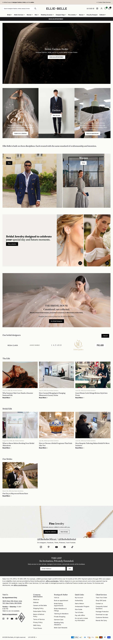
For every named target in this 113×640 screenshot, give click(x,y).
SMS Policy (37, 625)
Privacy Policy (37, 622)
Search (35, 8)
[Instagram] (41, 547)
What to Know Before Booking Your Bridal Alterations (20, 431)
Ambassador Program (82, 606)
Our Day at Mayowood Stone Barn (20, 480)
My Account (79, 597)
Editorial (102, 15)
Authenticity (79, 600)
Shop (9, 163)
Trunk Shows (37, 628)
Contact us (99, 603)
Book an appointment (92, 133)
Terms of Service (39, 619)
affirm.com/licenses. (20, 585)
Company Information (37, 596)
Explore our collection (20, 133)
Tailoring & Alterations (61, 614)
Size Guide (78, 609)
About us (36, 599)
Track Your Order (101, 597)
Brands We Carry (101, 620)
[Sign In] (101, 8)
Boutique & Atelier (61, 595)
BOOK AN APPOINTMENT (56, 57)
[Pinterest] (48, 547)
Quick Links (79, 595)
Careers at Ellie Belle (40, 605)
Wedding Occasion (46, 15)
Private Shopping (59, 616)
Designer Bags (60, 15)
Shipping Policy (38, 608)
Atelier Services (18, 15)
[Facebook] (65, 547)
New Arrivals (56, 115)
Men (36, 15)
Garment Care (58, 619)
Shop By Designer (92, 15)
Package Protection (102, 611)
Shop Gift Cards (101, 600)
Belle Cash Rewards (60, 628)
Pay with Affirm (80, 615)
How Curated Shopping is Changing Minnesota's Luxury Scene (56, 381)
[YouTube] (56, 547)
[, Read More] (97, 8)
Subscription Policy (39, 611)
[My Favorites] (105, 8)
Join (70, 568)
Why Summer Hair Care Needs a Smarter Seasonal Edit (20, 381)
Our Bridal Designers (56, 321)
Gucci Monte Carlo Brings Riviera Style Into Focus (92, 381)
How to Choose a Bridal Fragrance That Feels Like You (56, 431)
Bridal (9, 15)
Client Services (101, 595)
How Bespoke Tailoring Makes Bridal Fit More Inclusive (92, 431)
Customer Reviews (102, 617)
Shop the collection (50, 531)
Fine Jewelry (72, 15)
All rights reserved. (20, 637)
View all (105, 335)
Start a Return (79, 603)
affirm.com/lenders (52, 581)
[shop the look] (80, 263)
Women (29, 15)
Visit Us (56, 597)
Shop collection (12, 244)
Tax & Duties (79, 612)
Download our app (102, 614)
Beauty (81, 15)
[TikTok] (72, 547)
